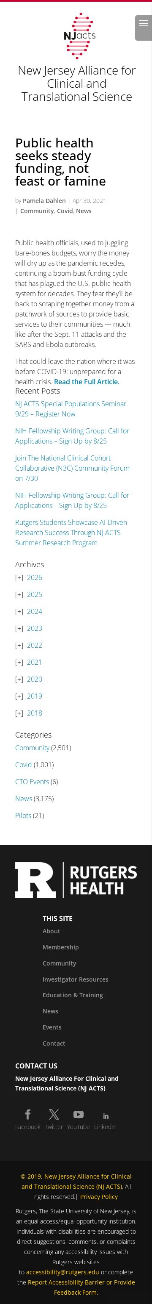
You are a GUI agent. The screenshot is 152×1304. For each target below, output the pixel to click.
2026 (34, 577)
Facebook (28, 1127)
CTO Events (32, 781)
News (84, 211)
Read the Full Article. (85, 381)
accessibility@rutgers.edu (62, 1272)
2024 (34, 611)
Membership (61, 947)
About (51, 931)
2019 (34, 696)
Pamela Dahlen (44, 201)
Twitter (54, 1127)
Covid (65, 211)
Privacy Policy (99, 1197)
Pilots (23, 815)
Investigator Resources (76, 979)
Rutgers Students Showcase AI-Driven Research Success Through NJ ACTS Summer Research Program (71, 532)
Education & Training (73, 995)
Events (52, 1027)
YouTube (78, 1127)
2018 (34, 713)
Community (37, 211)
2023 (34, 628)
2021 (34, 662)
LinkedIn (105, 1127)
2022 (34, 645)
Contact (54, 1043)
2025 (34, 594)
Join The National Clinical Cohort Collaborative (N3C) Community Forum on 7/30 (72, 468)
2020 (34, 679)
